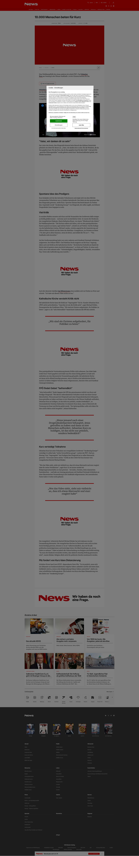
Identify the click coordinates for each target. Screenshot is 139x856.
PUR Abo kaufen (81, 125)
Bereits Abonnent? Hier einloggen (81, 128)
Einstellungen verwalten (58, 125)
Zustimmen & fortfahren (58, 121)
